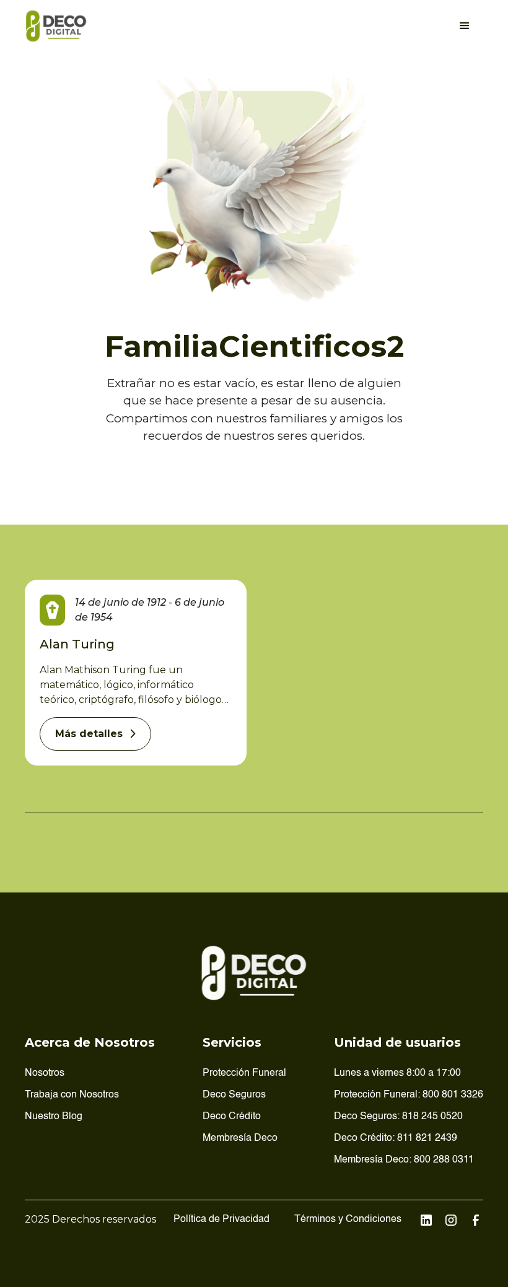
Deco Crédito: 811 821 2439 (395, 1138)
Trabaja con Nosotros (72, 1095)
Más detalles (89, 733)
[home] (56, 26)
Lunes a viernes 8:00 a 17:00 (397, 1073)
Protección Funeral (244, 1073)
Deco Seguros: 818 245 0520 (398, 1117)
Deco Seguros (234, 1095)
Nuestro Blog (53, 1117)
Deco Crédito (232, 1117)
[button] (464, 26)
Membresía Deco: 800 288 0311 (404, 1160)
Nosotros (44, 1073)
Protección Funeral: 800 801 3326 (408, 1095)
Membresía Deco (240, 1138)
